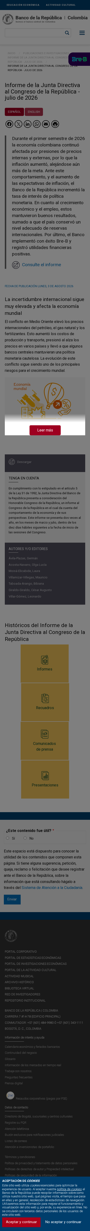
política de (69, 1189)
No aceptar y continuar (63, 1222)
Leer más (45, 430)
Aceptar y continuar (21, 1222)
